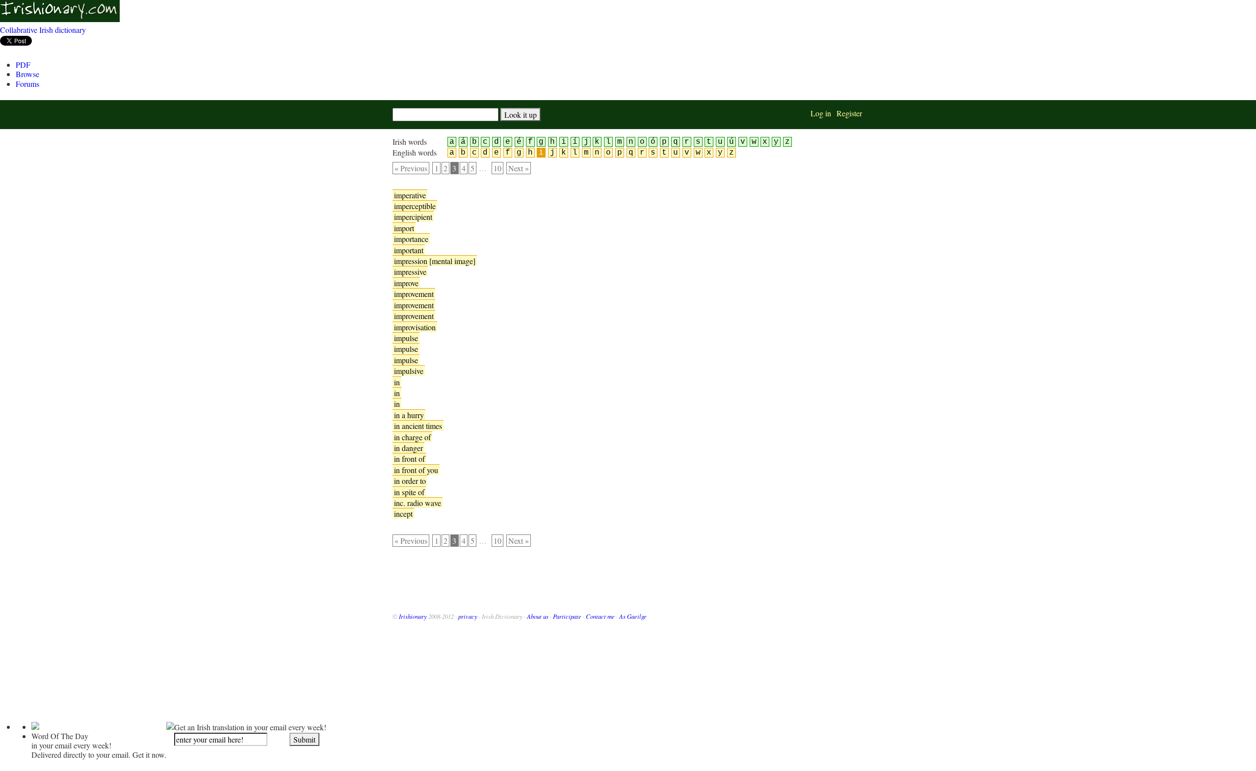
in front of (409, 458)
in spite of (409, 492)
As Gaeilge (633, 616)
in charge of (412, 437)
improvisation (415, 327)
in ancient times (418, 426)
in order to (410, 481)
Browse (27, 74)
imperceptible (415, 206)
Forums (27, 84)
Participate (567, 616)
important (408, 250)
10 (497, 168)
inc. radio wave (417, 503)
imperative (410, 195)
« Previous (410, 168)
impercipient (413, 217)
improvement (414, 294)
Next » (518, 168)
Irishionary (413, 616)
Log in (821, 113)
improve (406, 283)
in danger (408, 448)
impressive (410, 271)
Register (849, 113)
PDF (23, 64)
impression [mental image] (434, 261)
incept (403, 513)
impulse (406, 338)
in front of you (416, 470)
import (404, 228)
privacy (467, 616)
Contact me (600, 616)
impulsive (408, 371)
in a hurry (409, 415)
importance (411, 239)
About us (538, 616)
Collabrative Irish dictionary (43, 30)
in (397, 382)
